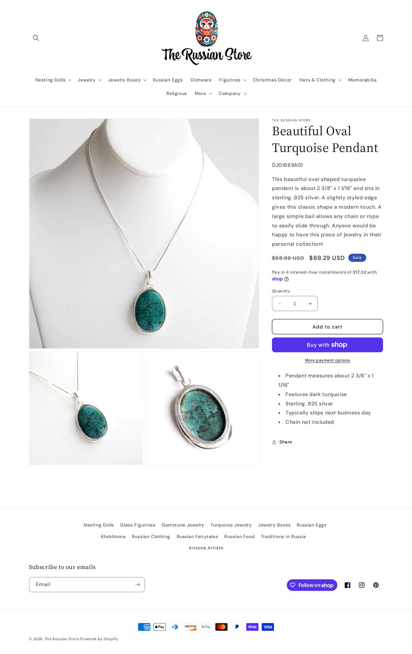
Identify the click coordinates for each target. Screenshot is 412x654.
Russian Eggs (311, 525)
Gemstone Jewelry (183, 525)
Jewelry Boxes (274, 525)
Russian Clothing (151, 536)
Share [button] (285, 442)
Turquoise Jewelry (231, 525)
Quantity (281, 291)
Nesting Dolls (99, 525)
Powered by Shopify (99, 639)
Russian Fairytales (197, 536)
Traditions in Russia (283, 536)
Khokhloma (113, 536)
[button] (36, 38)
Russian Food (239, 536)
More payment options (327, 360)
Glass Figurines (137, 525)
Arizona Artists (206, 548)
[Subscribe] (137, 584)
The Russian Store (62, 639)
